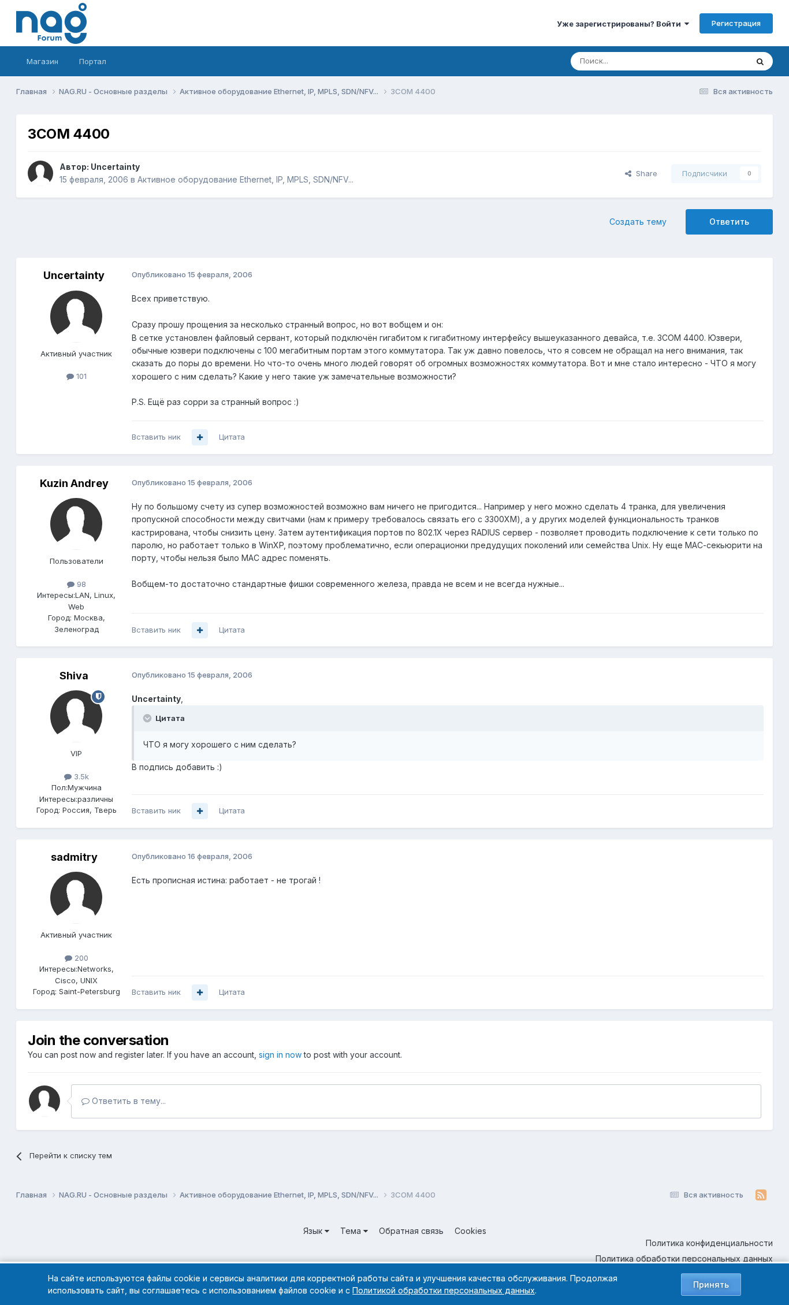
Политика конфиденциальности (709, 1243)
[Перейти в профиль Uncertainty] (40, 173)
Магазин (42, 61)
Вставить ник (156, 436)
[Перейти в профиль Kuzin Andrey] (76, 524)
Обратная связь (411, 1231)
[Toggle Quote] (148, 718)
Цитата (232, 436)
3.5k (80, 776)
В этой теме (711, 61)
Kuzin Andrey (74, 483)
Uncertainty (115, 167)
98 (80, 584)
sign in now (280, 1054)
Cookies (470, 1231)
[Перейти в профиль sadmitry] (76, 898)
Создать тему (638, 221)
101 (80, 376)
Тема (351, 1231)
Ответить (729, 221)
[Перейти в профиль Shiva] (76, 716)
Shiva (73, 676)
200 (80, 957)
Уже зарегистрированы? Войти (620, 23)
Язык (314, 1231)
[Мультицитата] (200, 437)
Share (644, 173)
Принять (711, 1284)
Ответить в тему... (128, 1101)
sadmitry (74, 857)
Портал (92, 61)
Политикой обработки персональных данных (443, 1290)
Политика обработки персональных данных (684, 1258)
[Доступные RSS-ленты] (761, 1195)
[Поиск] (760, 61)
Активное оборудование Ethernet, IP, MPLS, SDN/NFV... (245, 179)
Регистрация (736, 23)
